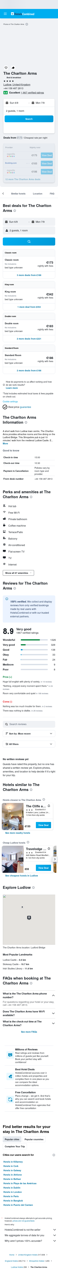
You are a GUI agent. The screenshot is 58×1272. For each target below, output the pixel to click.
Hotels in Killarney (13, 1161)
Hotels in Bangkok (13, 1200)
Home (11, 1254)
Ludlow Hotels (17, 1267)
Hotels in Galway (12, 1170)
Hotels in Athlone (12, 1174)
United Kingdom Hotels (28, 1254)
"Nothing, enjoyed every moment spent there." (28, 687)
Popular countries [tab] (34, 1139)
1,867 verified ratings (32, 92)
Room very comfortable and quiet (25, 693)
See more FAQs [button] (29, 1031)
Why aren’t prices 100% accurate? (23, 1241)
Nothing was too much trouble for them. (27, 706)
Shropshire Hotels (36, 1260)
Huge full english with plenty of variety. (27, 681)
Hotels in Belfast (12, 1178)
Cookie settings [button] (10, 401)
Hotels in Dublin (11, 1187)
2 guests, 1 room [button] (15, 111)
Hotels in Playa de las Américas (20, 1183)
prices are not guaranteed (23, 1220)
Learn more (12, 387)
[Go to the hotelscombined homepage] (23, 13)
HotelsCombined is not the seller (22, 1229)
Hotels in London (12, 1191)
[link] (18, 833)
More (5, 443)
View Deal (43, 825)
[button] (5, 13)
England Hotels (11, 1260)
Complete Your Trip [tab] (15, 1146)
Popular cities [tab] (12, 1139)
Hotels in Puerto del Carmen (18, 1204)
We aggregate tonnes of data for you (24, 1235)
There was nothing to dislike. (23, 710)
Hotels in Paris (11, 1196)
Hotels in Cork (10, 1166)
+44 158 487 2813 (13, 88)
